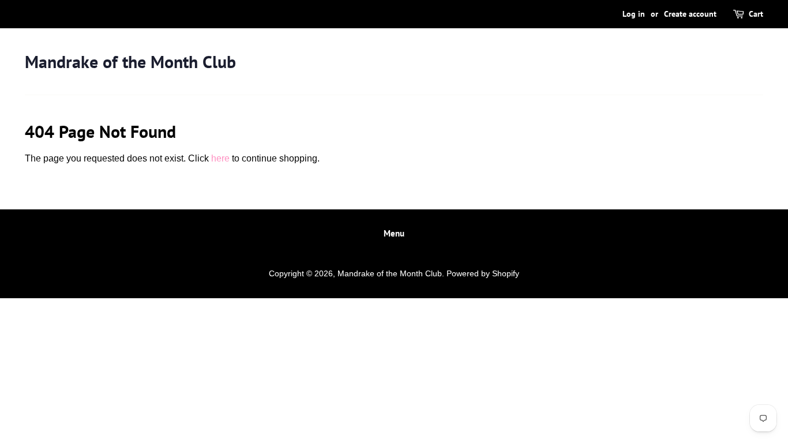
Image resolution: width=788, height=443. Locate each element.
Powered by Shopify (482, 273)
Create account (690, 14)
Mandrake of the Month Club (130, 61)
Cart (756, 14)
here (220, 158)
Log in (633, 14)
